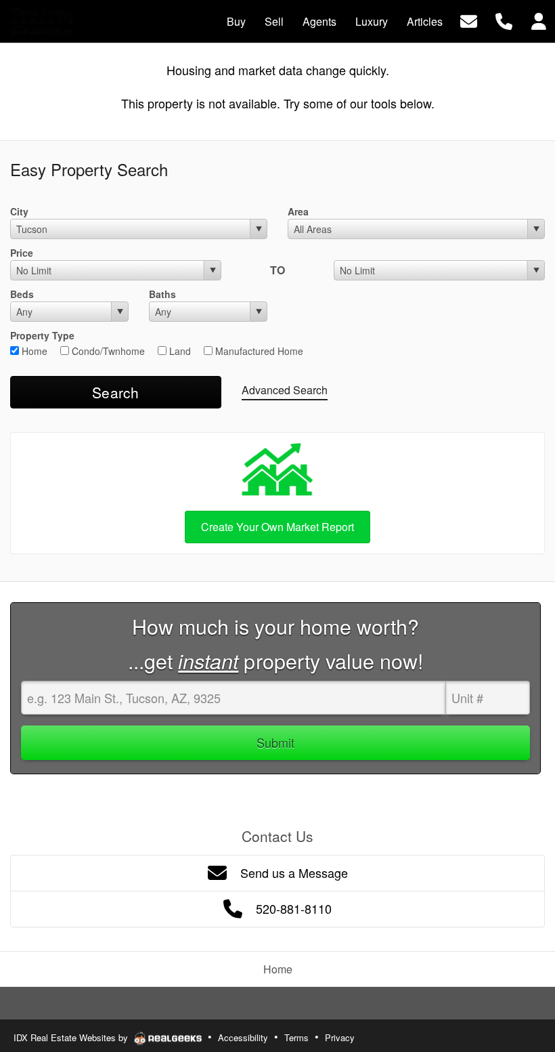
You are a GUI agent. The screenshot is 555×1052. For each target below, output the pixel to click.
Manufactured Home (258, 351)
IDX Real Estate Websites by (72, 1037)
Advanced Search (285, 390)
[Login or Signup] (538, 20)
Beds (22, 294)
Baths (162, 294)
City (19, 211)
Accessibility (243, 1037)
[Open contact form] (468, 20)
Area (298, 211)
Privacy (340, 1037)
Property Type (42, 335)
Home (33, 351)
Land (178, 351)
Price (21, 252)
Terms (296, 1037)
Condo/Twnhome (107, 351)
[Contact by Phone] (503, 20)
